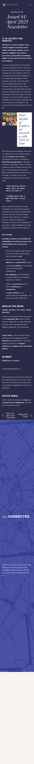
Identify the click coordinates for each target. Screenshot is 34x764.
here (27, 327)
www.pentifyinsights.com (11, 369)
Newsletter (17, 12)
